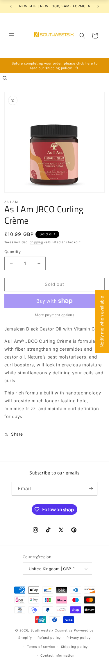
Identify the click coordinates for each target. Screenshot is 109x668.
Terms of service (41, 647)
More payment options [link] (54, 315)
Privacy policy (79, 638)
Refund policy (49, 638)
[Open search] (4, 78)
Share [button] (17, 434)
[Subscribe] (90, 488)
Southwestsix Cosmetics (52, 630)
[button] (11, 35)
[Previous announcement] (10, 6)
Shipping (36, 242)
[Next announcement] (98, 6)
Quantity (12, 251)
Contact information (57, 655)
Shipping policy (74, 647)
